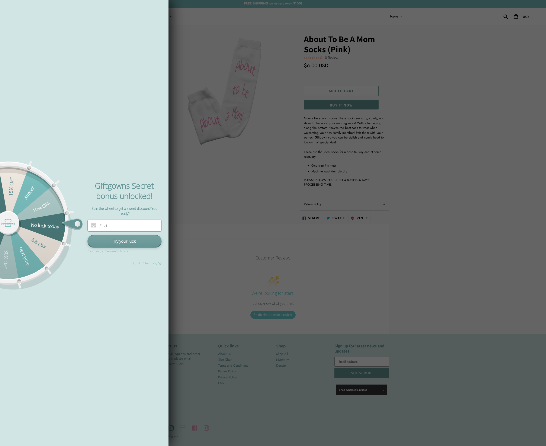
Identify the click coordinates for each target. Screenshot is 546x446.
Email (103, 225)
